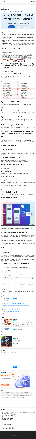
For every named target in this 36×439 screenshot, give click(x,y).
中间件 (3, 394)
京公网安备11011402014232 (19, 436)
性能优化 (17, 395)
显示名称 (2, 365)
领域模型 (14, 397)
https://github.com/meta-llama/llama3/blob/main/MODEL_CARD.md (17, 305)
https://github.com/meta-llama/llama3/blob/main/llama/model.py (16, 301)
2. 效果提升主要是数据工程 (6, 424)
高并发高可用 (27, 432)
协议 (27, 394)
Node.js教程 (31, 432)
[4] (7, 141)
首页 (3, 432)
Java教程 (6, 432)
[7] (8, 236)
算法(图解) (14, 432)
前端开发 (23, 394)
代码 (11, 394)
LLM (18, 11)
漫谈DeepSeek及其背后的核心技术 (19, 328)
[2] (9, 69)
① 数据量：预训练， (5, 425)
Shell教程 (20, 432)
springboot (26, 392)
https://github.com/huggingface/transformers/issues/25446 (15, 303)
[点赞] (2, 314)
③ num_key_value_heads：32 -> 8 (8, 418)
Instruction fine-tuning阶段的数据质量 (8, 428)
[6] (23, 187)
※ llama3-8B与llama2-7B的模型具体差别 (10, 414)
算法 (3, 397)
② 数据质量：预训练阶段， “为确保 (8, 427)
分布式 (19, 394)
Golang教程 (10, 432)
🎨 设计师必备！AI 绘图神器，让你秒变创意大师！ (22, 336)
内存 (15, 394)
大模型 (31, 394)
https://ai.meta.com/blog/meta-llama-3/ (12, 298)
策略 (29, 395)
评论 (2, 353)
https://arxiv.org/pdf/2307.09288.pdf (11, 309)
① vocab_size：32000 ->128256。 (8, 415)
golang (3, 392)
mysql (17, 392)
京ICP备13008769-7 (20, 435)
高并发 (23, 397)
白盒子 (4, 2)
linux (14, 392)
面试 (6, 397)
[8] (14, 287)
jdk (11, 392)
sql (30, 392)
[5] (20, 182)
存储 (3, 395)
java (7, 392)
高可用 (19, 397)
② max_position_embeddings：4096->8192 (10, 416)
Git (17, 432)
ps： (3, 423)
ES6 (23, 432)
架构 (26, 395)
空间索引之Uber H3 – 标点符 (18, 319)
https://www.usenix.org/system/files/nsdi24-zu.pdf (14, 311)
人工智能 (9, 11)
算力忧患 (9, 38)
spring (21, 392)
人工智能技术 (15, 329)
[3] (10, 69)
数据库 (22, 395)
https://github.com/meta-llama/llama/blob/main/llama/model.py (16, 300)
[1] (14, 30)
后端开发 (15, 320)
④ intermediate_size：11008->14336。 (9, 419)
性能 (13, 395)
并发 (6, 395)
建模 (9, 395)
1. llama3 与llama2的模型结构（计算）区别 (9, 410)
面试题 (10, 397)
